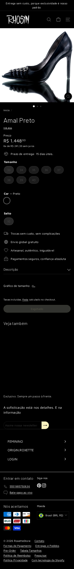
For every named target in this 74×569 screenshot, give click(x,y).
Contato (39, 540)
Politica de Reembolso (16, 555)
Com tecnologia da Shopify (48, 560)
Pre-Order (9, 550)
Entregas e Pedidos (47, 545)
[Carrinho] (58, 20)
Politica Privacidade (15, 560)
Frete (25, 299)
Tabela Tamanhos (31, 550)
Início (6, 110)
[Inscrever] (45, 425)
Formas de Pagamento (17, 545)
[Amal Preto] (29, 357)
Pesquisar (41, 555)
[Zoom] (68, 96)
